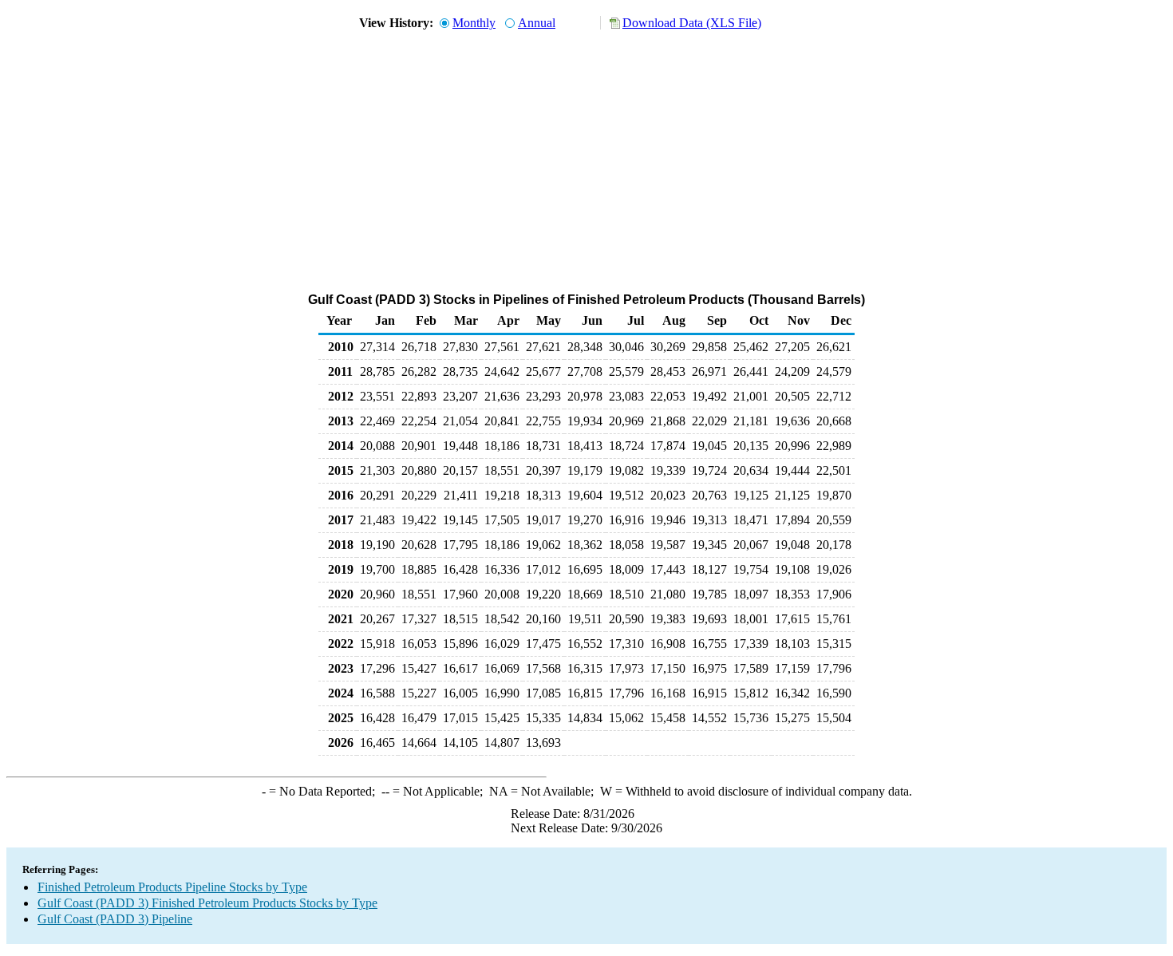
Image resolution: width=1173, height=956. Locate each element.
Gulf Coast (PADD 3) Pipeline (115, 919)
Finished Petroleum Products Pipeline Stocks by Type (172, 887)
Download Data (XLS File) (691, 23)
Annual (536, 23)
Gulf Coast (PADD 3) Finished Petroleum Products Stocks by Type (207, 903)
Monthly (474, 23)
